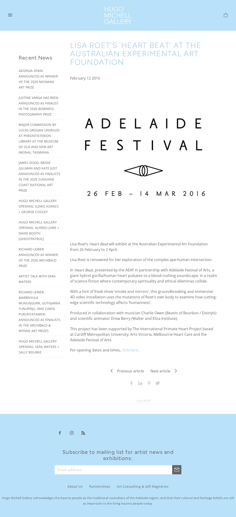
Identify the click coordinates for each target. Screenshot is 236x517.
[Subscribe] (176, 469)
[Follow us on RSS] (83, 432)
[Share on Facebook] (130, 382)
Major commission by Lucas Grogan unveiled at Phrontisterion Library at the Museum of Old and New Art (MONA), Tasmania (39, 138)
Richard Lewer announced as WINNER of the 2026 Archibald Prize (38, 257)
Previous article (129, 371)
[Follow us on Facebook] (60, 432)
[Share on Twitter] (156, 382)
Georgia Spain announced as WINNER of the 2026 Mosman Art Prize (38, 78)
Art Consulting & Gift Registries (142, 486)
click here (130, 350)
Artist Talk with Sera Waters (37, 279)
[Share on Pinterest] (148, 382)
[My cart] (225, 16)
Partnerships (99, 486)
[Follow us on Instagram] (71, 432)
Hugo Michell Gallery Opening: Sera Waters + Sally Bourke (39, 346)
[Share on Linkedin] (139, 382)
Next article (161, 371)
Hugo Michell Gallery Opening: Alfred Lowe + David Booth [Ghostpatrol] (39, 230)
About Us (75, 486)
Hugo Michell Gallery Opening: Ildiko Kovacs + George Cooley (39, 206)
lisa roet (143, 401)
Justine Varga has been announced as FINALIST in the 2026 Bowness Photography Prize (39, 105)
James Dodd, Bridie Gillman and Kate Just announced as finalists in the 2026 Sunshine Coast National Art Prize (39, 176)
